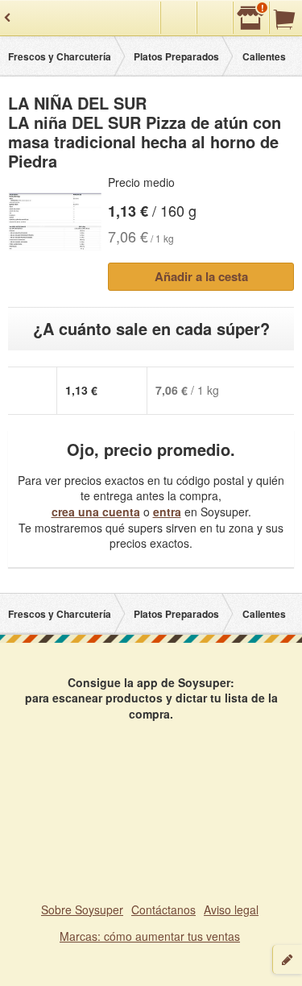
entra (167, 511)
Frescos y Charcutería (59, 56)
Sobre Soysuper (82, 909)
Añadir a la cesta (201, 276)
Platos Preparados (176, 56)
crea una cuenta (96, 511)
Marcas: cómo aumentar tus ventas (150, 936)
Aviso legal (231, 909)
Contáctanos (163, 909)
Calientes (264, 56)
